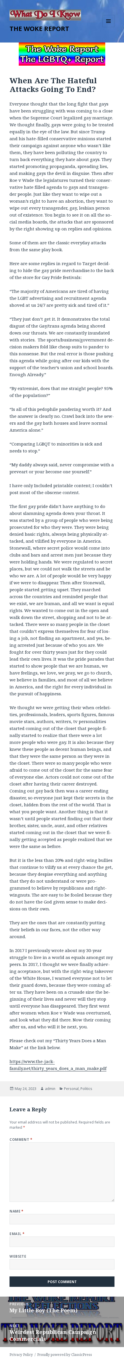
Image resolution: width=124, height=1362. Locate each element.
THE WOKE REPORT (39, 28)
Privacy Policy (21, 1354)
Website (18, 1256)
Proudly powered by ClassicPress (64, 1354)
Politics (86, 1088)
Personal (71, 1088)
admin (50, 1088)
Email (17, 1233)
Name (17, 1211)
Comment (21, 1139)
